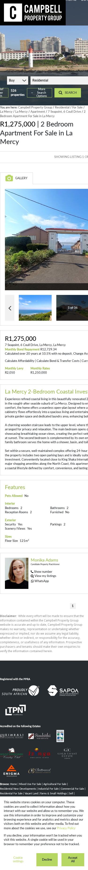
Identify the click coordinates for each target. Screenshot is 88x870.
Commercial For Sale (72, 789)
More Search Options (41, 92)
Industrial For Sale (48, 789)
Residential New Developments (18, 789)
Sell (71, 793)
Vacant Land (31, 793)
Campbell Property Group (35, 107)
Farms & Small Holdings (53, 793)
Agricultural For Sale (54, 784)
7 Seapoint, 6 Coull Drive (64, 111)
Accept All (72, 859)
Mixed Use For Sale (30, 784)
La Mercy (6, 111)
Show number (43, 571)
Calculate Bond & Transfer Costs (58, 361)
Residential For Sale (11, 793)
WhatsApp (41, 581)
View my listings (45, 576)
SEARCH (71, 92)
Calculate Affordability (19, 361)
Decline (47, 859)
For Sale (77, 107)
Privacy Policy (66, 828)
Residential (62, 107)
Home (13, 784)
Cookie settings (18, 859)
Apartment (38, 111)
